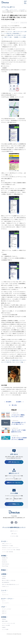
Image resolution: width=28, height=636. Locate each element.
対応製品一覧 (4, 557)
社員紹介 (4, 627)
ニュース (3, 590)
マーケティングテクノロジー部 (8, 623)
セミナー (4, 600)
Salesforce (4, 559)
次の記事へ (19, 401)
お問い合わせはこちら (14, 462)
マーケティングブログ (6, 609)
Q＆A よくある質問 (6, 625)
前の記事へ (9, 401)
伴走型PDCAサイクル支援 (7, 545)
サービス (3, 541)
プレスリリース (5, 594)
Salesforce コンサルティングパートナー (10, 547)
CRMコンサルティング (6, 543)
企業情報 (3, 574)
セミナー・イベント (13, 9)
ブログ (3, 607)
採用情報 (3, 617)
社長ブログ (4, 611)
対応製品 (3, 555)
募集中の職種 (4, 621)
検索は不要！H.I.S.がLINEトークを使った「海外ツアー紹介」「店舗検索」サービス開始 (13, 36)
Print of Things (5, 566)
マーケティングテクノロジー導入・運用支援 (11, 549)
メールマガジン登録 (14, 536)
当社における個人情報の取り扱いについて (10, 584)
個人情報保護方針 (5, 582)
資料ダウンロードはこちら (14, 482)
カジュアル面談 (5, 629)
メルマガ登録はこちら (14, 504)
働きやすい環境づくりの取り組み (9, 580)
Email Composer (5, 564)
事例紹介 (3, 570)
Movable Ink (4, 561)
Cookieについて (5, 586)
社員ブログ (4, 613)
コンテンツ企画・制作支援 (7, 551)
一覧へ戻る (14, 405)
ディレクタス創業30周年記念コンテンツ (14, 527)
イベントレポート (22, 9)
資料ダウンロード (14, 531)
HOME (7, 9)
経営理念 (4, 578)
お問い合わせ (14, 533)
